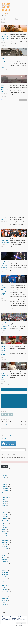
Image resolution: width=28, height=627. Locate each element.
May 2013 (4, 581)
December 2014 (5, 540)
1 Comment (3, 45)
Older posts (14, 389)
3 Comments (3, 224)
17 (14, 430)
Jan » (5, 438)
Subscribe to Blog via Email (8, 454)
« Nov (2, 438)
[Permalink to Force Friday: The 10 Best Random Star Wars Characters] (14, 366)
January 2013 (5, 589)
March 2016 (4, 508)
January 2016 (5, 512)
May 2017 (4, 477)
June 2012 (4, 604)
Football (22, 229)
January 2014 (5, 563)
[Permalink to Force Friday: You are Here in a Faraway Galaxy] (14, 80)
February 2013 (5, 587)
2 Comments (3, 73)
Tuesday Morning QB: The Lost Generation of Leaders (4, 350)
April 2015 (4, 531)
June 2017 (4, 475)
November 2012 (5, 594)
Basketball (22, 100)
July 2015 (4, 525)
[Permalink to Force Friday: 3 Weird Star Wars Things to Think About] (14, 256)
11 (17, 427)
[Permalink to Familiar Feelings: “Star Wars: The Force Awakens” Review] (14, 52)
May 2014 (4, 555)
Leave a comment (5, 248)
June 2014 (4, 553)
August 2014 (5, 548)
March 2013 (4, 585)
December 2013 (5, 566)
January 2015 (5, 538)
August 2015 (5, 523)
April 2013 (4, 583)
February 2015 (5, 535)
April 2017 (4, 480)
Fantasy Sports (17, 229)
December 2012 (5, 591)
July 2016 (4, 499)
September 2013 (5, 572)
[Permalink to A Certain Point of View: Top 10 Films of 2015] (14, 29)
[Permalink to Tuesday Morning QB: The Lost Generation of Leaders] (14, 340)
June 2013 (4, 579)
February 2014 (5, 561)
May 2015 (4, 529)
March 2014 (4, 559)
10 (14, 427)
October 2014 (5, 544)
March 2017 (4, 482)
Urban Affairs (24, 313)
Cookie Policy (7, 621)
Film (26, 25)
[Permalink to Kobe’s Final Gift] (14, 157)
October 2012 (5, 596)
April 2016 (4, 505)
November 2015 (5, 516)
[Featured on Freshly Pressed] (8, 443)
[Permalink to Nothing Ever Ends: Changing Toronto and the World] (14, 317)
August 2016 (5, 497)
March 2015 (4, 533)
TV (2, 401)
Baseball (22, 276)
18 (17, 430)
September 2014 (5, 546)
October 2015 (5, 518)
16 (10, 430)
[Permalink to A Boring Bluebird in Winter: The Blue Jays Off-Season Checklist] (14, 280)
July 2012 (4, 602)
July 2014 (4, 551)
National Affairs (18, 313)
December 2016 (5, 488)
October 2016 (5, 493)
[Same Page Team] (5, 8)
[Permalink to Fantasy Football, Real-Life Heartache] (14, 233)
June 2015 (4, 527)
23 (10, 433)
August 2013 (5, 574)
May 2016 (4, 503)
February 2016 (5, 510)
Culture (14, 313)
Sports (25, 100)
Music (3, 403)
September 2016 (5, 495)
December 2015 (5, 514)
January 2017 (5, 486)
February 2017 (5, 484)
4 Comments (3, 300)
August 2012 (5, 600)
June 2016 (4, 501)
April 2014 (4, 557)
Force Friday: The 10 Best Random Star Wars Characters (4, 375)
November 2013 (5, 568)
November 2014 (5, 542)
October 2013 (5, 570)
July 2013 (4, 576)
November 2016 (5, 490)
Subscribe (4, 466)
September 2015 (5, 520)
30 (10, 435)
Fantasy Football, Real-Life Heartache (5, 240)
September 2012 (5, 598)
